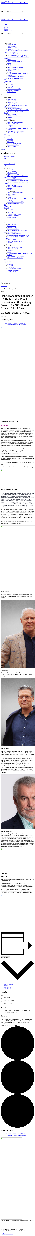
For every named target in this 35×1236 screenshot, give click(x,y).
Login (5, 24)
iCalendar (6, 985)
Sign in (3, 1)
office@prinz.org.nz (7, 1234)
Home (5, 22)
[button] (17, 95)
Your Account (8, 30)
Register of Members (13, 49)
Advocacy (10, 86)
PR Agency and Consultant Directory (17, 50)
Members (6, 27)
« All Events (4, 286)
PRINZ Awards (11, 60)
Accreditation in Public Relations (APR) (18, 55)
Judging (9, 63)
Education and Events (10, 52)
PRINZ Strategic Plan (13, 69)
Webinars (9, 70)
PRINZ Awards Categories (14, 61)
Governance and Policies (14, 89)
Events (6, 29)
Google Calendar (8, 984)
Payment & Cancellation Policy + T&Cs (18, 57)
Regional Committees (13, 90)
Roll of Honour (11, 92)
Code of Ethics (8, 81)
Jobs (5, 79)
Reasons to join (11, 44)
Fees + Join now (11, 46)
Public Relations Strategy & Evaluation (15, 324)
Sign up (7, 1)
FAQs (9, 64)
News (9, 72)
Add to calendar (5, 957)
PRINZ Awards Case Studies (15, 67)
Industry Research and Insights (15, 76)
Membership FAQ (12, 47)
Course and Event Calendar (14, 53)
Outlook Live (7, 988)
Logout (6, 26)
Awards (6, 58)
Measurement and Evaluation (15, 78)
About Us (6, 82)
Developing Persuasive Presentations (14, 323)
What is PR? (10, 87)
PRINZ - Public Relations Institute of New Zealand (14, 3)
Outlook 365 (7, 987)
